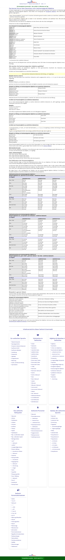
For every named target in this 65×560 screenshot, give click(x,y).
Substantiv (33, 345)
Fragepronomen (35, 432)
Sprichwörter (15, 364)
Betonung (14, 360)
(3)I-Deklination (34, 401)
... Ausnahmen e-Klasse (17, 451)
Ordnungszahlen (15, 521)
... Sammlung (54, 379)
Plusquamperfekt (16, 474)
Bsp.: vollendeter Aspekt (17, 436)
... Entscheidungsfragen (56, 426)
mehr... (42, 3)
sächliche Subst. (35, 354)
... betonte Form (35, 420)
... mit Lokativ (54, 445)
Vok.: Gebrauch (34, 393)
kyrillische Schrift (15, 348)
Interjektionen (54, 451)
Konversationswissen (16, 532)
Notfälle (13, 542)
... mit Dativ (53, 443)
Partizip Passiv (15, 484)
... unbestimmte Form (56, 352)
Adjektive (53, 343)
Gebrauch (14, 503)
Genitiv (33, 372)
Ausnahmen (34, 356)
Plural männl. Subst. (36, 360)
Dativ (32, 376)
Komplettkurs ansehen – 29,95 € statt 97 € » (32, 558)
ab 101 (13, 515)
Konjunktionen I (54, 434)
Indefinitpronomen (35, 437)
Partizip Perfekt (15, 457)
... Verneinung (15, 465)
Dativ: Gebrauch (35, 379)
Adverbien (53, 376)
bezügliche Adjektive (56, 366)
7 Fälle (32, 366)
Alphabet (14, 356)
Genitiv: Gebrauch (35, 374)
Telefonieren (14, 546)
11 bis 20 (14, 511)
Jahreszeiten (14, 529)
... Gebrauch (14, 443)
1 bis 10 (13, 501)
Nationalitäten (15, 538)
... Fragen (14, 467)
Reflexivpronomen (35, 428)
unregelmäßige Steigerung (57, 364)
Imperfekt (14, 472)
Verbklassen (14, 420)
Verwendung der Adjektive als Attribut (17, 321)
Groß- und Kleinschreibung (18, 362)
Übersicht (14, 416)
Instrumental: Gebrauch (36, 389)
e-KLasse (14, 424)
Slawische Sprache (16, 342)
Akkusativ (33, 383)
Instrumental (34, 387)
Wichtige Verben (15, 439)
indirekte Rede (54, 432)
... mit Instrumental (55, 449)
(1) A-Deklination (35, 397)
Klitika (52, 430)
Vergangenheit (15, 461)
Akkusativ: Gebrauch (36, 385)
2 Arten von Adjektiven (56, 348)
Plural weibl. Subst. (35, 362)
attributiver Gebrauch (56, 370)
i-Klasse (13, 428)
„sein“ (13, 441)
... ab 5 (13, 509)
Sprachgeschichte (16, 344)
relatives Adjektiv (47, 145)
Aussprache (14, 354)
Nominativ (33, 368)
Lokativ (33, 381)
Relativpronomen (35, 435)
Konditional (14, 482)
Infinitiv (13, 418)
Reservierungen (15, 544)
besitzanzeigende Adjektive (57, 368)
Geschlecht (33, 348)
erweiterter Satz (55, 420)
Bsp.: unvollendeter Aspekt (18, 434)
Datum (13, 523)
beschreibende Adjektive (57, 350)
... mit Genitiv (54, 441)
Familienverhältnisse (16, 540)
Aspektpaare (14, 432)
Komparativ (54, 358)
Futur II (13, 480)
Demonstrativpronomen (37, 430)
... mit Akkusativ (54, 447)
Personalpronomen (35, 416)
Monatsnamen (15, 527)
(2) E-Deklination (35, 399)
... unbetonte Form (35, 422)
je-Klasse (14, 426)
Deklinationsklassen (36, 395)
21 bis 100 (14, 513)
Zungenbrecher (15, 358)
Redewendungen (15, 536)
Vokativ (33, 391)
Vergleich (53, 374)
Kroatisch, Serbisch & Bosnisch (18, 346)
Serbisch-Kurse (23, 3)
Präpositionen (54, 439)
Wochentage (14, 525)
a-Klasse (13, 422)
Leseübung (14, 352)
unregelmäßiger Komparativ (57, 360)
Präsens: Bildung (15, 449)
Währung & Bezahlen (16, 517)
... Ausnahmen (15, 459)
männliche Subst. (35, 350)
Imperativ (14, 455)
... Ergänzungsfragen (55, 428)
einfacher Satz (54, 418)
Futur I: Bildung (15, 476)
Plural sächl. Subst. (35, 364)
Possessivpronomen (36, 424)
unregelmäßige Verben (17, 447)
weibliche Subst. (35, 352)
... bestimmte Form (55, 354)
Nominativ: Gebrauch (36, 370)
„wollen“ (13, 445)
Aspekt (13, 430)
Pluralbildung (34, 358)
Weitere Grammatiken (34, 3)
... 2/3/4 (13, 507)
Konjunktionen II (55, 436)
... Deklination (34, 418)
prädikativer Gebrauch (56, 372)
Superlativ (53, 362)
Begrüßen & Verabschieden (18, 534)
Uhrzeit (13, 519)
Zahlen (13, 498)
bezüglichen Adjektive (51, 11)
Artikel (32, 343)
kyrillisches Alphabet (16, 350)
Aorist (13, 470)
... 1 (12, 505)
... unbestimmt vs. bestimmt (57, 356)
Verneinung (54, 422)
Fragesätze (53, 424)
